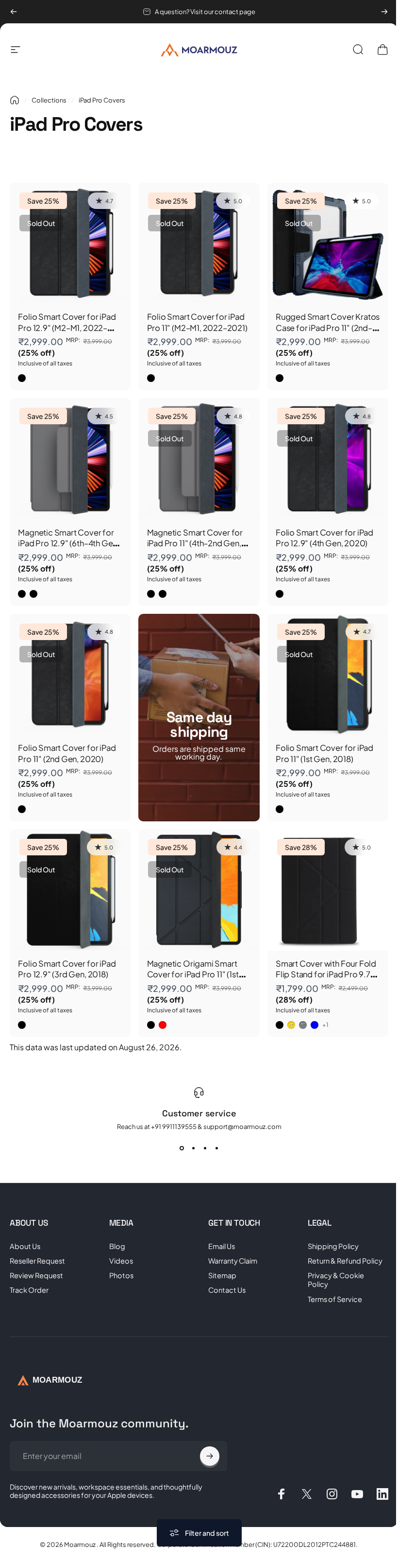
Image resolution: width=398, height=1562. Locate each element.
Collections (49, 100)
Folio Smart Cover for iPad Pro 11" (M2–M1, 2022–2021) (197, 322)
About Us (25, 1246)
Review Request (36, 1275)
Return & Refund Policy (345, 1260)
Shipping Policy (333, 1246)
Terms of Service (335, 1299)
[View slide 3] (205, 1148)
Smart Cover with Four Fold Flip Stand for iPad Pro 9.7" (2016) (326, 974)
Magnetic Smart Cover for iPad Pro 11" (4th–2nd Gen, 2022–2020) (195, 543)
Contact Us (227, 1289)
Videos (121, 1260)
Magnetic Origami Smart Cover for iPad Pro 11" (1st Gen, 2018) (193, 974)
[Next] (384, 11)
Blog (117, 1246)
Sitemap (222, 1275)
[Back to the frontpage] (14, 100)
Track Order (29, 1289)
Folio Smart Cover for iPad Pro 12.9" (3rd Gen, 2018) (67, 968)
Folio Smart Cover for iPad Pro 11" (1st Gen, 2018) (324, 753)
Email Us (221, 1246)
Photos (121, 1275)
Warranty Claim (232, 1260)
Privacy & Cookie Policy (336, 1279)
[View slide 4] (216, 1148)
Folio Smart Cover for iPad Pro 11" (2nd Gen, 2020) (67, 753)
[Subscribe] (209, 1456)
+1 (325, 1025)
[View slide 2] (193, 1148)
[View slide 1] (181, 1148)
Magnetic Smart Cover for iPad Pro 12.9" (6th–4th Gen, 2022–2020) (68, 543)
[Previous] (13, 11)
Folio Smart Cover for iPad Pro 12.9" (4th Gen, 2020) (324, 537)
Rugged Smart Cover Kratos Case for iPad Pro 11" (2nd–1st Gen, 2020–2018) (328, 328)
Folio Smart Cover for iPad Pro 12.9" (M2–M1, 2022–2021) (67, 328)
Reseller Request (37, 1260)
